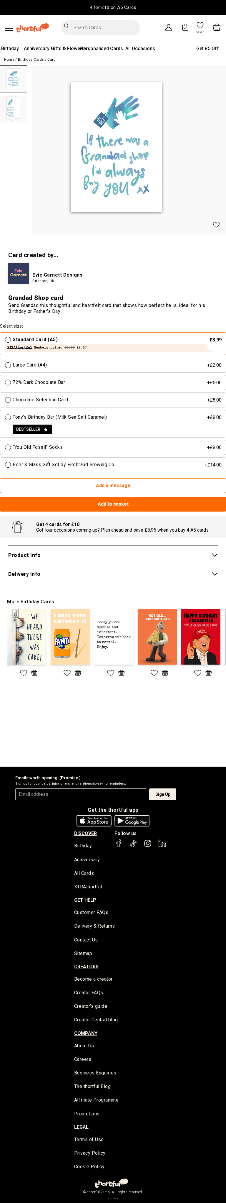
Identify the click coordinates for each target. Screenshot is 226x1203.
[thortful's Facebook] (118, 846)
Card (51, 59)
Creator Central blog (96, 1020)
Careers (83, 1059)
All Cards (84, 873)
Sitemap (83, 953)
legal (81, 1127)
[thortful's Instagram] (147, 846)
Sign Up (162, 794)
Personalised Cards (101, 48)
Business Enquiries (95, 1073)
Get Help (85, 900)
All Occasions (140, 48)
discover (85, 833)
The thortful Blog (92, 1086)
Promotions (87, 1114)
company (85, 1033)
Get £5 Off (207, 48)
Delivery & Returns (94, 926)
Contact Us (86, 940)
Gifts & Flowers (67, 48)
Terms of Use (89, 1139)
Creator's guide (90, 1006)
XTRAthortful (88, 887)
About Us (84, 1045)
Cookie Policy (89, 1166)
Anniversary (36, 48)
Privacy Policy (90, 1153)
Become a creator (93, 979)
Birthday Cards (31, 59)
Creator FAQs (88, 992)
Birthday (10, 48)
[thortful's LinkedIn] (162, 846)
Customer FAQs (91, 912)
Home (9, 59)
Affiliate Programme (96, 1100)
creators (86, 966)
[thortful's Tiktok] (133, 846)
